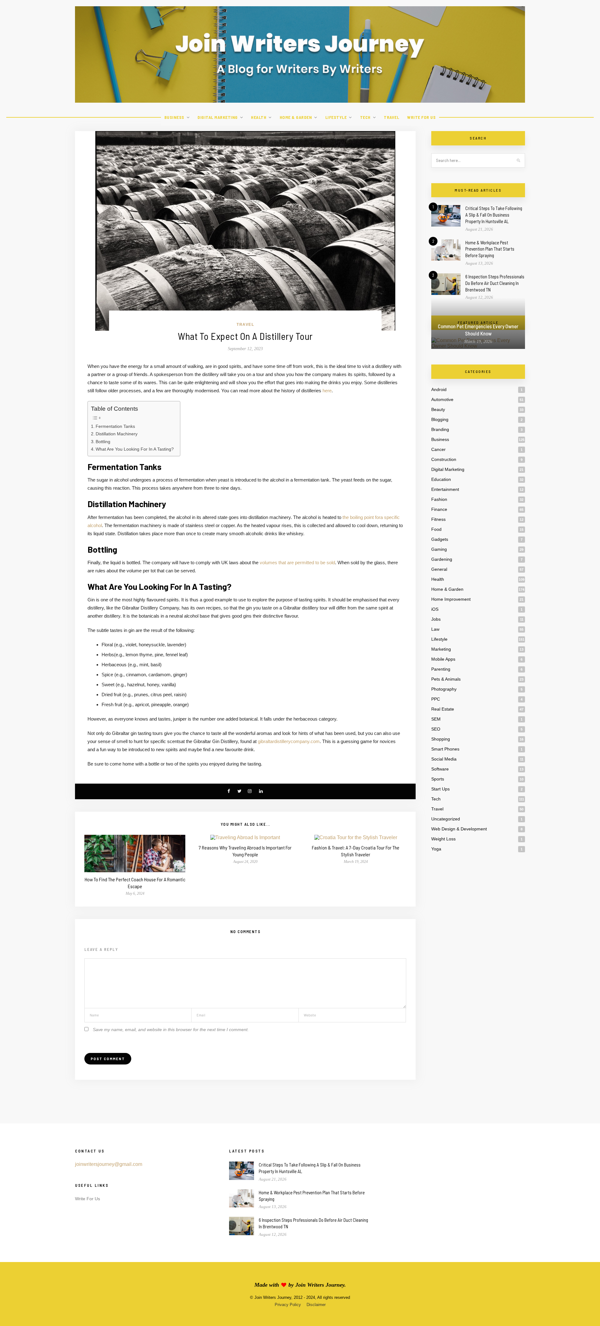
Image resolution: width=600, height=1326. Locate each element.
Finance (439, 509)
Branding (440, 429)
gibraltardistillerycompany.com (289, 741)
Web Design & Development (459, 828)
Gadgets (439, 539)
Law (435, 629)
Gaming (439, 549)
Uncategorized (445, 818)
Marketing (441, 649)
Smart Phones (445, 748)
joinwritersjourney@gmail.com (108, 1164)
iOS (434, 609)
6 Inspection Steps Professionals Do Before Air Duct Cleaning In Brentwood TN (494, 283)
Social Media (444, 758)
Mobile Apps (443, 659)
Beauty (438, 409)
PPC (435, 699)
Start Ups (440, 788)
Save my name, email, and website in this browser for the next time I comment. (171, 1029)
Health (258, 117)
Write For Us (421, 117)
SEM (436, 719)
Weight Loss (443, 838)
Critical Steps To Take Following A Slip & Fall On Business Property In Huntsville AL (493, 214)
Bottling (103, 441)
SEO (435, 729)
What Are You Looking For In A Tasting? (135, 449)
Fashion (439, 499)
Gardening (441, 559)
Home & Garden (296, 117)
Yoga (436, 848)
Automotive (442, 399)
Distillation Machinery (117, 433)
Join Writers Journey (319, 1285)
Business (174, 117)
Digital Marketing (218, 117)
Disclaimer (316, 1304)
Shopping (440, 738)
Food (436, 529)
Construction (443, 459)
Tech (365, 117)
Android (439, 389)
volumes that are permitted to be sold (297, 562)
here (327, 390)
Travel (391, 117)
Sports (437, 778)
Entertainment (445, 489)
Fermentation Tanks (115, 426)
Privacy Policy (288, 1304)
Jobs (436, 619)
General (439, 569)
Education (441, 479)
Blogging (439, 419)
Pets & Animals (446, 679)
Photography (444, 689)
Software (440, 768)
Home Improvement (451, 599)
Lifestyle (336, 117)
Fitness (438, 519)
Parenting (440, 669)
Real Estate (442, 709)
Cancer (438, 449)
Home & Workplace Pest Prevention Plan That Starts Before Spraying (489, 249)
